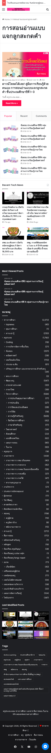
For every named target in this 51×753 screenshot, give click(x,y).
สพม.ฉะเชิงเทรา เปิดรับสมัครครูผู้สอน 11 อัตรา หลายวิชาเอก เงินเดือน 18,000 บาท (12, 247)
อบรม (6, 562)
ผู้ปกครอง (8, 496)
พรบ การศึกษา (12, 376)
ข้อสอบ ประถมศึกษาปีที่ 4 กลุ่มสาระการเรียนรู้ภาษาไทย (34, 148)
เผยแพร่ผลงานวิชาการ (13, 584)
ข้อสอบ (9, 351)
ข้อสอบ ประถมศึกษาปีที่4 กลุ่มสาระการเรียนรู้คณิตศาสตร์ (33, 159)
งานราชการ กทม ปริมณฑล (18, 460)
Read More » (12, 103)
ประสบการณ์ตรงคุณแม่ (14, 491)
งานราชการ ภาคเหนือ (16, 473)
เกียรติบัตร (10, 566)
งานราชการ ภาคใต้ (14, 478)
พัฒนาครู (10, 380)
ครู (22, 735)
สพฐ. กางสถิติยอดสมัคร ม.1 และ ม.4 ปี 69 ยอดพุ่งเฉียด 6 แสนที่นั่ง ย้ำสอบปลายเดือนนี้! (37, 247)
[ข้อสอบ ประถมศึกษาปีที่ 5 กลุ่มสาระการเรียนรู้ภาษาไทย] (11, 171)
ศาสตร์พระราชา (10, 504)
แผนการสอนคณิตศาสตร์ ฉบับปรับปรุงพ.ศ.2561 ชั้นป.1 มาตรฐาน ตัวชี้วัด (23, 690)
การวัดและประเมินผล (18, 407)
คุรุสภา (27, 660)
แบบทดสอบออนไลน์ (11, 684)
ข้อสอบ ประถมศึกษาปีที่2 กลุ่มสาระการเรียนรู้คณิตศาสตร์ (33, 127)
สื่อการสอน (8, 535)
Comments (41, 116)
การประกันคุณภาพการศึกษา (21, 398)
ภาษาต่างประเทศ (13, 385)
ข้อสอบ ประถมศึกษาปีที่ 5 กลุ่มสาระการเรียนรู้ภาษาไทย (33, 170)
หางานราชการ (21, 739)
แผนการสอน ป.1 (10, 696)
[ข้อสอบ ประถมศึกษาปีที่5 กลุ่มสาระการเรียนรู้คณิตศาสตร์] (11, 139)
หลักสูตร (7, 544)
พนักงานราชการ (13, 527)
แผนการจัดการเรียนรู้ (13, 593)
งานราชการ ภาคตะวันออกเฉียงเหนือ (22, 469)
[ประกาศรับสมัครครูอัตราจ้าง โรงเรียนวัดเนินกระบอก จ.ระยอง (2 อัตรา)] (25, 635)
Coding (9, 342)
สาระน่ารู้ (10, 333)
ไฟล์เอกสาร (9, 597)
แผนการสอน (11, 442)
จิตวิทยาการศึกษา (16, 420)
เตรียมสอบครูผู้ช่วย (12, 571)
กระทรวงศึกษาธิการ (27, 655)
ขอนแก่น (42, 655)
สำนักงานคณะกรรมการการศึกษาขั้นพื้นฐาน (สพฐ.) (22, 674)
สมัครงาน (14, 669)
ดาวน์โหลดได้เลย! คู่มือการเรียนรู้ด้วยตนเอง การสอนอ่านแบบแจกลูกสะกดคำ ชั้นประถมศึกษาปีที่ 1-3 (25, 88)
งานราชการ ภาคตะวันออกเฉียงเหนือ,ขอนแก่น (21, 665)
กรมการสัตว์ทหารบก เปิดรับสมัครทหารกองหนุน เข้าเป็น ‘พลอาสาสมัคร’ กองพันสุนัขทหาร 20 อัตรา (37, 213)
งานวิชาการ (9, 487)
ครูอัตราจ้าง (11, 522)
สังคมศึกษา (11, 434)
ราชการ (44, 665)
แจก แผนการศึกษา (25, 679)
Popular (8, 116)
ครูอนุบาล (8, 451)
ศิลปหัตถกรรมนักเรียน (13, 509)
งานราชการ (9, 456)
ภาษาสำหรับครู (15, 425)
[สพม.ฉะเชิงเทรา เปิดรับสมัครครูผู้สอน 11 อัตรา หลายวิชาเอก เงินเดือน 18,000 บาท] (13, 233)
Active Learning (10, 655)
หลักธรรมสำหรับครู (12, 540)
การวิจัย (11, 411)
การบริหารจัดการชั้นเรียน (17, 346)
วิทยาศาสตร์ (11, 429)
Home (7, 19)
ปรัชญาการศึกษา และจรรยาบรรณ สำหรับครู (26, 368)
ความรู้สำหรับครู (15, 416)
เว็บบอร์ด (32, 739)
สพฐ (5, 669)
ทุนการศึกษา (11, 329)
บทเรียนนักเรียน (13, 360)
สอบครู (7, 513)
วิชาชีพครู (8, 500)
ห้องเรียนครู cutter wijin (14, 553)
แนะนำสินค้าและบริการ (14, 589)
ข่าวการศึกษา (9, 320)
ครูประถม (8, 337)
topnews (10, 324)
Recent (23, 116)
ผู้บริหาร (28, 735)
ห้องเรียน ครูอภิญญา (12, 549)
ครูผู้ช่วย (9, 518)
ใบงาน (9, 447)
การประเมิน (13, 402)
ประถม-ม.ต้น (12, 364)
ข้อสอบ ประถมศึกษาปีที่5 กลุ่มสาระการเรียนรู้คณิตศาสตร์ (33, 137)
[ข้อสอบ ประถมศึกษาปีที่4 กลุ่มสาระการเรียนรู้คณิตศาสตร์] (11, 160)
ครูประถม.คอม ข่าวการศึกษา (15, 80)
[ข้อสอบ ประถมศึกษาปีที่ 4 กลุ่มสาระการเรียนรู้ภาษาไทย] (11, 149)
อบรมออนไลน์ (9, 679)
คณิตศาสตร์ (11, 355)
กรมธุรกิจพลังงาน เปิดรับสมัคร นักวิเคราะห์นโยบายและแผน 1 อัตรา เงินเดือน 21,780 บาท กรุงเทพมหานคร (13, 213)
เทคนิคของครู (9, 575)
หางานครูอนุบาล (13, 482)
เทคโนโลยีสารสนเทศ (13, 580)
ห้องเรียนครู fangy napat (14, 558)
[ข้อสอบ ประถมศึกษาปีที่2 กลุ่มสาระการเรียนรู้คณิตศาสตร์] (11, 128)
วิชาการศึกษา (12, 394)
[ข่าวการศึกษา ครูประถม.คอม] (18, 9)
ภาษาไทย (10, 389)
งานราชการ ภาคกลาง (16, 465)
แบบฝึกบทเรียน (12, 438)
